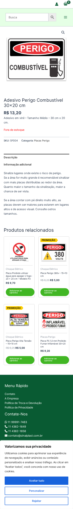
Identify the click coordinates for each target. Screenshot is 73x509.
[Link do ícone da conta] (56, 4)
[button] (63, 32)
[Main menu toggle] (65, 17)
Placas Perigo (42, 140)
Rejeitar (36, 500)
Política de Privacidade (19, 407)
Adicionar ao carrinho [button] (16, 291)
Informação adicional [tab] (17, 164)
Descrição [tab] (10, 157)
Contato (10, 394)
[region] (36, 474)
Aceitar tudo (36, 480)
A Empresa (12, 398)
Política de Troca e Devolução (23, 403)
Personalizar (36, 490)
